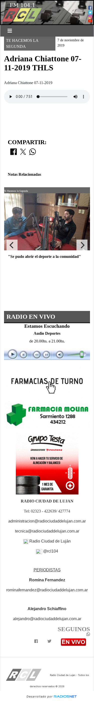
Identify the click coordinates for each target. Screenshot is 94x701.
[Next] (81, 245)
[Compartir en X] (23, 153)
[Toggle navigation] (9, 31)
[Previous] (12, 245)
